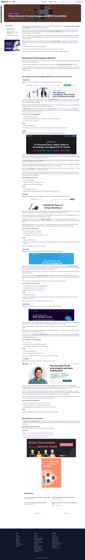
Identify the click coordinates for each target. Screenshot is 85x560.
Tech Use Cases (55, 537)
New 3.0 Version (18, 543)
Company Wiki (36, 551)
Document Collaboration (38, 539)
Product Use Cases (55, 538)
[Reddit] (1, 9)
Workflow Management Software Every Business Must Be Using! (40, 300)
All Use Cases (54, 535)
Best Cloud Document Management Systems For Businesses (35, 437)
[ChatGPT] (1, 19)
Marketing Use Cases (55, 542)
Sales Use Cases (55, 539)
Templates (50, 1)
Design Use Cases (55, 541)
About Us (17, 542)
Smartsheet (44, 99)
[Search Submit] (61, 1)
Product (17, 535)
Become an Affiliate (19, 544)
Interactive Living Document (39, 538)
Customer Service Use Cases (57, 543)
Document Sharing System (38, 542)
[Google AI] (1, 17)
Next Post (66, 513)
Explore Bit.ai (44, 1)
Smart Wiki (36, 544)
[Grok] (1, 22)
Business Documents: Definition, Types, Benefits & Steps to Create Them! (38, 432)
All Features (36, 535)
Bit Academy (18, 536)
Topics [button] (55, 1)
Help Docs (18, 546)
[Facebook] (1, 6)
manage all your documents (30, 157)
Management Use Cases (56, 547)
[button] (56, 1)
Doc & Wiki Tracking (37, 540)
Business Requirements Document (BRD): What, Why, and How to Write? (38, 435)
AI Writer (35, 536)
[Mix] (1, 14)
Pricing (17, 538)
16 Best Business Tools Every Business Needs (36, 245)
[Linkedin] (1, 11)
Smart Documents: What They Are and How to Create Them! (37, 497)
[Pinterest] (1, 12)
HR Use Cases (54, 546)
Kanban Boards (38, 387)
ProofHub (24, 385)
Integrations (18, 540)
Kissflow (64, 211)
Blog (13, 2)
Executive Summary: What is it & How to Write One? (35, 502)
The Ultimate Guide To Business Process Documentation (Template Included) (43, 355)
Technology (16, 13)
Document (11, 13)
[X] (1, 8)
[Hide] (0, 23)
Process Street (46, 266)
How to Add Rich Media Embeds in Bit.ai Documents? (63, 497)
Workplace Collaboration (38, 546)
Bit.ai (76, 156)
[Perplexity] (1, 20)
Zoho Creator (60, 322)
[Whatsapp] (1, 15)
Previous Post (37, 513)
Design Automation (37, 547)
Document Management (38, 548)
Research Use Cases (55, 545)
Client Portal (36, 543)
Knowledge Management (38, 550)
